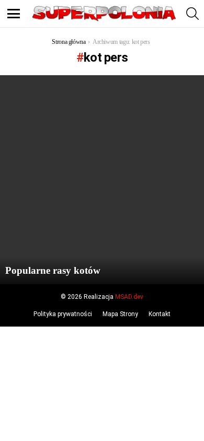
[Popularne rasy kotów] (102, 179)
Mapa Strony (120, 314)
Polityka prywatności (62, 314)
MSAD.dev (129, 296)
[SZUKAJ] (192, 13)
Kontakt (160, 314)
